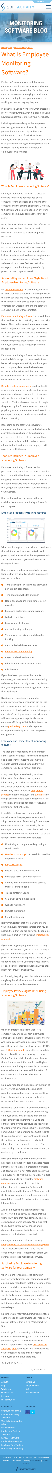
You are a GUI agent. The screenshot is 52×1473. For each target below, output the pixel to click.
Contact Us (30, 1381)
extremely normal (14, 289)
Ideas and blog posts (23, 47)
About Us (5, 1381)
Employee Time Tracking (12, 1445)
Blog (10, 47)
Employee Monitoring (11, 1410)
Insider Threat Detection (12, 1441)
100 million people (15, 1050)
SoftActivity (18, 7)
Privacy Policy (35, 1460)
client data (40, 794)
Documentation (32, 1392)
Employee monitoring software (16, 316)
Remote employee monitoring (16, 386)
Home (4, 47)
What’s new (6, 1389)
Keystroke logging (14, 864)
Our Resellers (7, 1392)
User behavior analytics (17, 854)
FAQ (27, 1389)
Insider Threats (8, 1427)
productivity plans (17, 726)
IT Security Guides (9, 1399)
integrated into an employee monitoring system (25, 1244)
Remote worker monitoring (18, 651)
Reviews (5, 1396)
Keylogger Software (10, 1437)
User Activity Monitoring (12, 1448)
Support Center (32, 1385)
